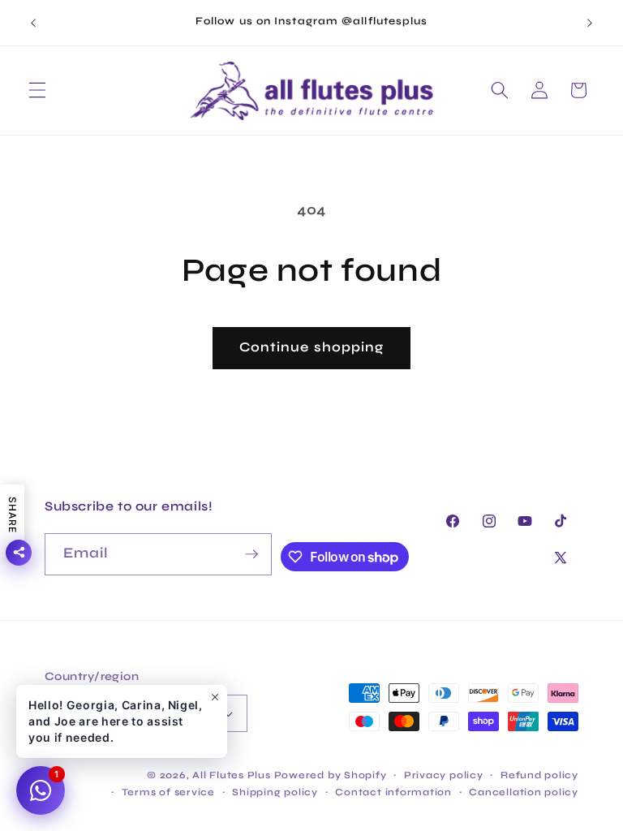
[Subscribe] (251, 554)
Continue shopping (312, 347)
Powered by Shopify (330, 775)
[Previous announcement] (33, 23)
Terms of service (168, 792)
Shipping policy (275, 792)
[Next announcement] (590, 23)
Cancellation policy (523, 792)
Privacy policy (443, 775)
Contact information (393, 792)
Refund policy (539, 775)
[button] (37, 90)
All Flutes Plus (231, 775)
